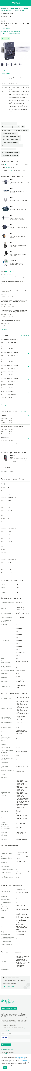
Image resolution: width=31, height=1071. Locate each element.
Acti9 (17, 10)
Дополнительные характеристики (12, 146)
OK (5, 1067)
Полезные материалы (21, 130)
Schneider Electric (13, 8)
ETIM (23, 127)
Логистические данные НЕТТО (11, 139)
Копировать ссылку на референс (11, 31)
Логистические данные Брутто (11, 136)
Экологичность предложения (10, 152)
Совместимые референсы (10, 127)
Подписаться (6, 1045)
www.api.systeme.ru (21, 1057)
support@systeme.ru (7, 1049)
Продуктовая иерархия (9, 124)
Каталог (3, 8)
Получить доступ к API (9, 1008)
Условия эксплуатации (8, 149)
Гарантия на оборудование (10, 155)
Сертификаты (7, 130)
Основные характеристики (10, 142)
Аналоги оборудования (9, 133)
